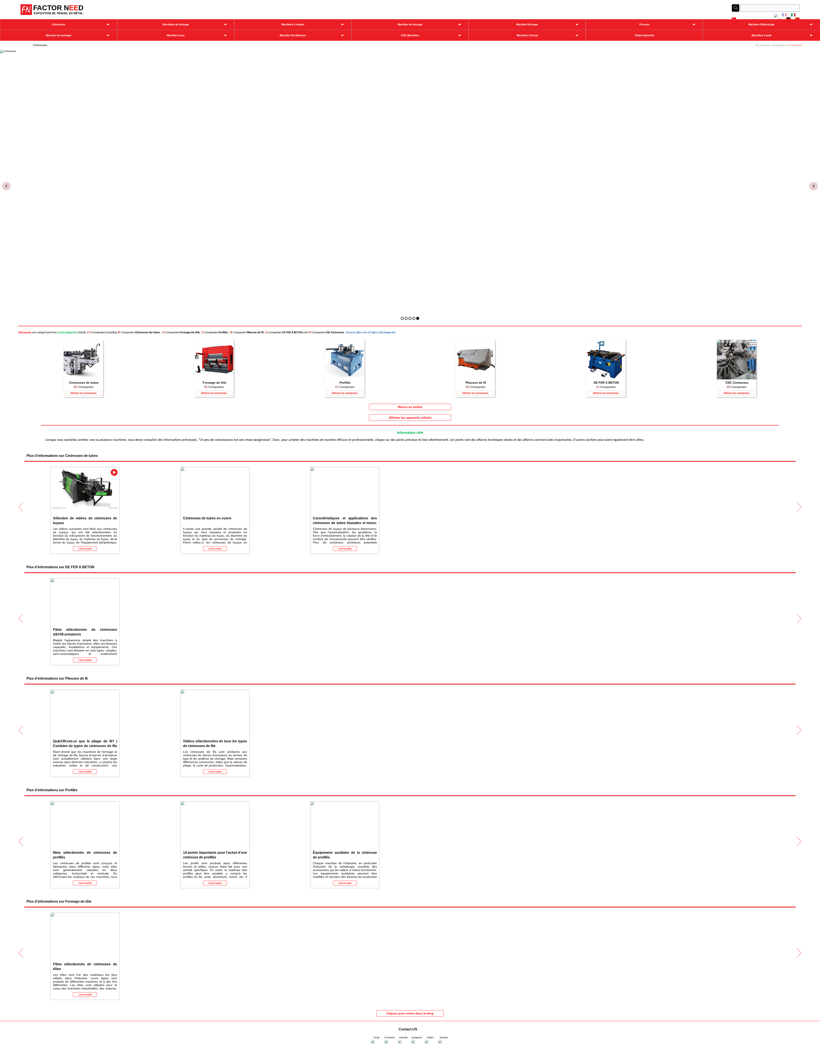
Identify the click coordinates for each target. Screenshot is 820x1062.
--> (1, 1060)
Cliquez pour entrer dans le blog (410, 1013)
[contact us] (376, 1045)
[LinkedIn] (403, 1045)
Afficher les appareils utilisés (410, 417)
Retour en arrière (410, 407)
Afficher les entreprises (83, 393)
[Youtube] (443, 1045)
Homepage (778, 45)
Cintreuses (795, 45)
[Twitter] (430, 1045)
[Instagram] (416, 1045)
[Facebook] (390, 1045)
